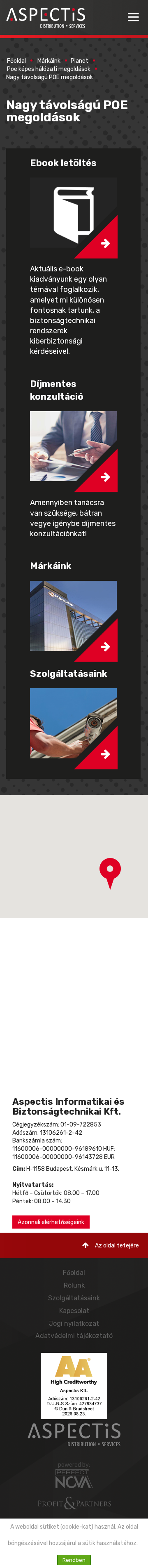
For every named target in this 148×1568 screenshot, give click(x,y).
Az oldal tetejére (117, 1245)
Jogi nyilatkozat (74, 1323)
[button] (110, 874)
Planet (79, 60)
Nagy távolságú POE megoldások (49, 77)
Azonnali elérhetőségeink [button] (51, 1222)
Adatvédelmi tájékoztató (74, 1336)
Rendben (74, 1560)
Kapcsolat (74, 1311)
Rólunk (74, 1285)
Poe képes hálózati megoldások (48, 69)
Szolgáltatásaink (74, 1298)
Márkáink (48, 60)
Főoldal (16, 60)
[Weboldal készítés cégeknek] (74, 1478)
